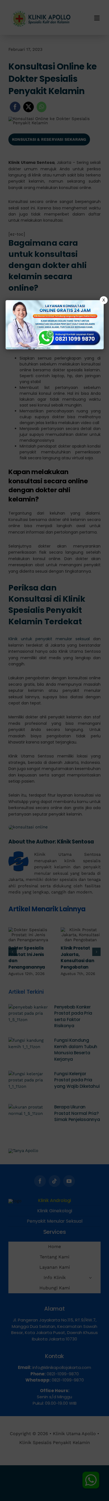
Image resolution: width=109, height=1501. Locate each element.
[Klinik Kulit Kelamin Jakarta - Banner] (55, 324)
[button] (54, 750)
